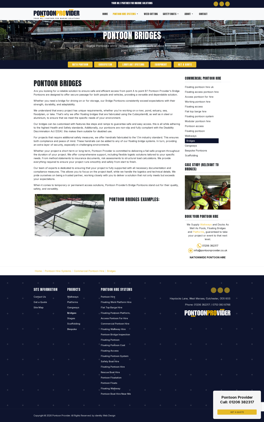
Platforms (198, 231)
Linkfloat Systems (133, 64)
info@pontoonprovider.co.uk (210, 250)
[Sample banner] (207, 192)
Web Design (109, 415)
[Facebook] (216, 4)
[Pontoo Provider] (56, 13)
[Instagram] (221, 4)
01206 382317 (210, 245)
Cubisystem (105, 64)
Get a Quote (185, 64)
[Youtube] (227, 4)
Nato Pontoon (80, 64)
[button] (125, 14)
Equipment (161, 64)
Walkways (206, 224)
